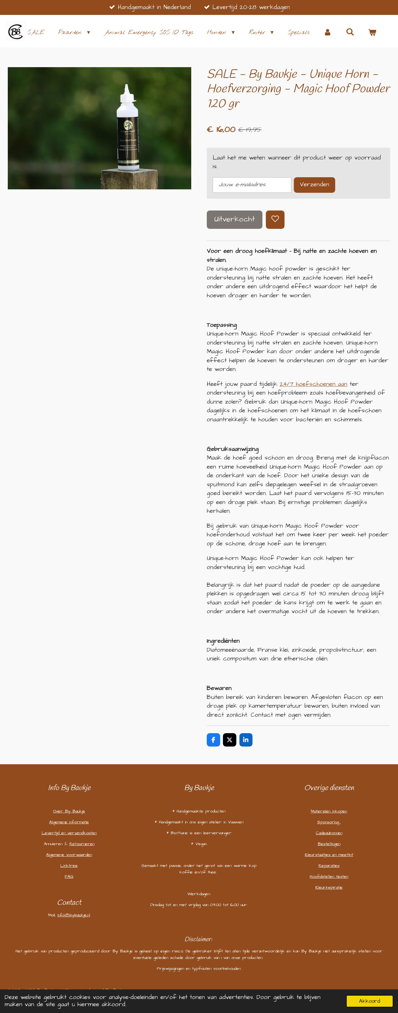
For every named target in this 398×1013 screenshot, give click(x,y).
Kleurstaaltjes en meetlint (329, 855)
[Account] (327, 32)
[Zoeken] (350, 32)
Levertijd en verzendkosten (69, 833)
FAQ (69, 876)
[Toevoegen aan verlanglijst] (275, 219)
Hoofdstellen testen (329, 876)
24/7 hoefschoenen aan (313, 384)
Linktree (69, 866)
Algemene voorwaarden (69, 855)
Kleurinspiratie (329, 887)
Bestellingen (329, 844)
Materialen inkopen (329, 811)
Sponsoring (329, 822)
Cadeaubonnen (329, 833)
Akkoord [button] (369, 1001)
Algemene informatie (69, 822)
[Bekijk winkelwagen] (372, 32)
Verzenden (314, 184)
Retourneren (82, 844)
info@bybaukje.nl (74, 915)
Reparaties (329, 866)
